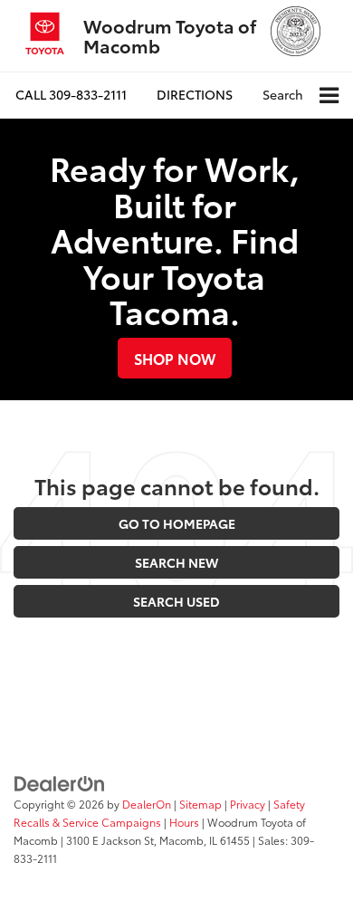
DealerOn (146, 803)
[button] (71, 95)
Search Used (176, 601)
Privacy (247, 803)
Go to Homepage (177, 523)
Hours (184, 821)
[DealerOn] (60, 782)
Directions (195, 94)
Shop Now (174, 358)
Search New (176, 562)
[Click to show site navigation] (329, 95)
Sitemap (200, 803)
